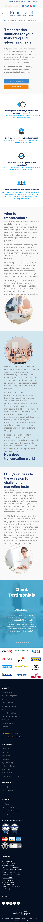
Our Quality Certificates (9, 713)
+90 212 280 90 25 (31, 2)
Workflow (5, 727)
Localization (6, 756)
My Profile (5, 787)
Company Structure (8, 723)
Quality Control (7, 773)
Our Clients (5, 804)
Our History (5, 699)
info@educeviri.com (17, 2)
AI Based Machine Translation (12, 776)
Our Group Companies (9, 696)
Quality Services (7, 769)
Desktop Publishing (8, 766)
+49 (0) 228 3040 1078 (14, 887)
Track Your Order (7, 790)
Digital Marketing (7, 762)
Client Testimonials (8, 807)
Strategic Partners (8, 720)
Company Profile (7, 692)
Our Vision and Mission (9, 706)
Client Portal (6, 814)
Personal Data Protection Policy (12, 737)
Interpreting (5, 752)
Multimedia (5, 759)
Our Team (5, 709)
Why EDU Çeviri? (7, 702)
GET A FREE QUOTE (16, 81)
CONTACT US (16, 87)
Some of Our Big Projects (10, 811)
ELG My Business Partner (13, 6)
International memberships (11, 716)
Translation (5, 749)
